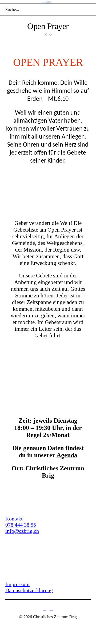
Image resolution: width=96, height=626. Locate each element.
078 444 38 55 (20, 525)
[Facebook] (44, 609)
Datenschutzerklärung (29, 590)
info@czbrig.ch (22, 531)
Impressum (17, 584)
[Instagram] (51, 609)
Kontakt (14, 519)
